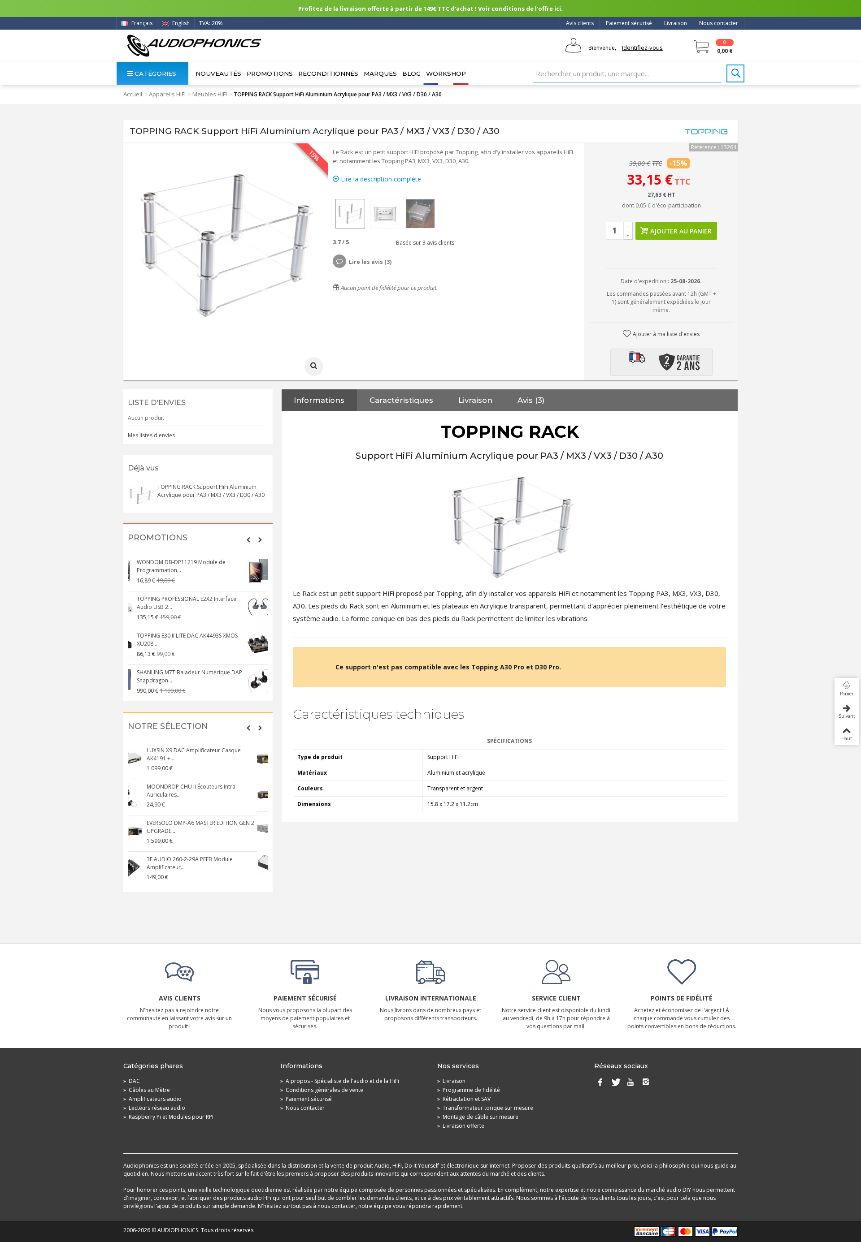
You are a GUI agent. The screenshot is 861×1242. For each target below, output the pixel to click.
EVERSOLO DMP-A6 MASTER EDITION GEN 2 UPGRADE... (211, 754)
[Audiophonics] (193, 45)
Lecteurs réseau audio (154, 1108)
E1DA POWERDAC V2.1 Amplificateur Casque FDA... (204, 859)
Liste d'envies (157, 402)
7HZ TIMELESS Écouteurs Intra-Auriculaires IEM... (211, 676)
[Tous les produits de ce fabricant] (706, 131)
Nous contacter (718, 23)
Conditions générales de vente (321, 1090)
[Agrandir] (313, 366)
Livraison (675, 23)
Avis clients (580, 23)
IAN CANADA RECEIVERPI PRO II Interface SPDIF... (208, 639)
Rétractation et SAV (464, 1099)
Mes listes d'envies (151, 435)
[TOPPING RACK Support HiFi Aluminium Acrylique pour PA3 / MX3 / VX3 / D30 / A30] (350, 214)
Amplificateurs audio (152, 1099)
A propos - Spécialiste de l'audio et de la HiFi (339, 1081)
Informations (319, 400)
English (180, 23)
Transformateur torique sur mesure (485, 1108)
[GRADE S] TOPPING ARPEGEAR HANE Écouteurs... (204, 603)
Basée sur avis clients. (424, 242)
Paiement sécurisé (629, 23)
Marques (380, 73)
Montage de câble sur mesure (477, 1117)
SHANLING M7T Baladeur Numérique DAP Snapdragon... (210, 566)
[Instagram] (646, 1083)
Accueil (132, 94)
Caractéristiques (401, 400)
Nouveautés (218, 73)
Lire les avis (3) (370, 262)
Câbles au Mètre (146, 1090)
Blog (411, 73)
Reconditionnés (328, 73)
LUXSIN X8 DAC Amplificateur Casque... (207, 786)
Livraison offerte (460, 1126)
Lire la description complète (380, 179)
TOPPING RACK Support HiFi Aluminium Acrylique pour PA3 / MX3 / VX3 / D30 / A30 (211, 491)
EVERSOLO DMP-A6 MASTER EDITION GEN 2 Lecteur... (211, 823)
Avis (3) (530, 400)
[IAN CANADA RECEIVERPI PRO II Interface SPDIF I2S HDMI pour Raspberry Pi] (140, 644)
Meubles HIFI (209, 94)
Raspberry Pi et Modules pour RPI (168, 1117)
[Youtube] (630, 1083)
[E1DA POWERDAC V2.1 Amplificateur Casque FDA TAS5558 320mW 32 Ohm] (140, 864)
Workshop (446, 73)
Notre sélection (168, 726)
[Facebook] (600, 1083)
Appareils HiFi (167, 94)
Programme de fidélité (468, 1090)
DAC (131, 1081)
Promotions (270, 73)
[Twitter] (615, 1083)
